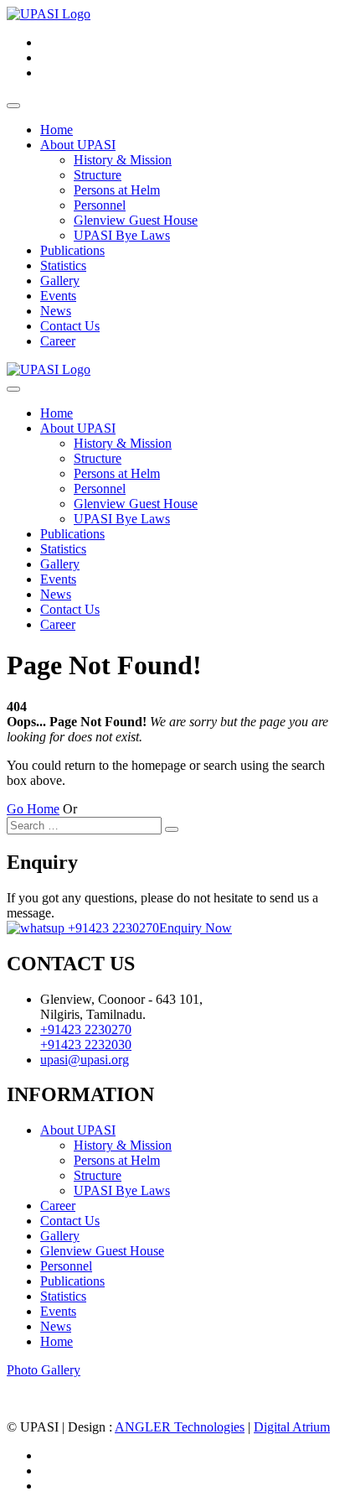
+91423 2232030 (85, 1044)
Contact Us (70, 326)
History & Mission (123, 160)
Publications (72, 250)
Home (56, 129)
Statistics (63, 265)
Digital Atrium (292, 1427)
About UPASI (78, 145)
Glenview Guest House (136, 220)
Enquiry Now (195, 928)
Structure (97, 175)
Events (58, 295)
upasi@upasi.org (84, 1059)
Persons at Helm (117, 190)
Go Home (33, 809)
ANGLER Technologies (180, 1427)
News (55, 311)
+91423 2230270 (111, 928)
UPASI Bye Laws (122, 235)
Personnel (100, 205)
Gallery (60, 280)
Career (57, 341)
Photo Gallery (43, 1370)
